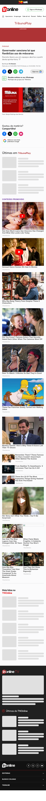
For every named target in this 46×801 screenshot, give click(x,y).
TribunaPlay (23, 23)
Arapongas (17, 16)
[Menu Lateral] (3, 17)
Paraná (33, 16)
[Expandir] (43, 785)
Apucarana (9, 16)
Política (39, 16)
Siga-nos (35, 71)
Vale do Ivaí (26, 16)
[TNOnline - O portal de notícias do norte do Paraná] (10, 9)
